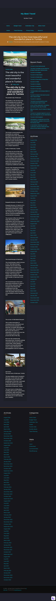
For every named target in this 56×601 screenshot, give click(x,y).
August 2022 (33, 251)
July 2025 (32, 170)
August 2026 (33, 140)
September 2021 (34, 277)
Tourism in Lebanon (35, 99)
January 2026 (33, 156)
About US (40, 30)
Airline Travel (41, 25)
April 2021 (32, 288)
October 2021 (33, 274)
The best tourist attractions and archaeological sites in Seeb (38, 102)
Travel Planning (18, 30)
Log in (31, 444)
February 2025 (34, 182)
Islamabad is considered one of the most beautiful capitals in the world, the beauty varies (39, 121)
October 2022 (34, 246)
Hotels (8, 30)
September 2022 (34, 249)
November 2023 (34, 216)
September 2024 (34, 193)
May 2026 (32, 147)
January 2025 (33, 184)
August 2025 (33, 168)
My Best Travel (28, 14)
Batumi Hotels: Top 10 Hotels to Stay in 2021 (40, 109)
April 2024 (33, 205)
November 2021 (34, 272)
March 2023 (33, 235)
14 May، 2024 (15, 84)
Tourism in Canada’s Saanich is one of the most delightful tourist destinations (40, 113)
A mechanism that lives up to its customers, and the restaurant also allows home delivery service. (39, 126)
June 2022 (33, 256)
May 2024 (32, 202)
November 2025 (34, 161)
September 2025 (34, 165)
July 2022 (32, 253)
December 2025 (34, 158)
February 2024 (34, 209)
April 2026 (33, 149)
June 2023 (33, 228)
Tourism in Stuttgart (35, 72)
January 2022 (33, 267)
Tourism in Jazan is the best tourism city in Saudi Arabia (40, 95)
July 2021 (32, 281)
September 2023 (34, 221)
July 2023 (32, 226)
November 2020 (34, 300)
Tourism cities (9, 69)
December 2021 (34, 270)
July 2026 (32, 142)
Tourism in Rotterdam (36, 77)
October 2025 (34, 163)
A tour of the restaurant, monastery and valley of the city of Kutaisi (39, 106)
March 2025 (33, 179)
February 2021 (34, 293)
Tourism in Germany (35, 88)
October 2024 (34, 191)
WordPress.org (33, 451)
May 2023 (32, 230)
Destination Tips (29, 25)
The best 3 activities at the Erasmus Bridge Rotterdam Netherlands (39, 69)
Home (8, 25)
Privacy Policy (30, 30)
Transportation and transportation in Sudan (40, 91)
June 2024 (33, 200)
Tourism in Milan (34, 81)
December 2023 (34, 214)
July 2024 (32, 198)
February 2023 (34, 237)
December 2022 (34, 242)
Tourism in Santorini (35, 86)
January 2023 (33, 240)
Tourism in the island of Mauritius (39, 79)
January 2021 (33, 295)
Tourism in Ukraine (35, 84)
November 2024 (34, 189)
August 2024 (33, 195)
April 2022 (33, 260)
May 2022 (32, 258)
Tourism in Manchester (36, 74)
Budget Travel (17, 25)
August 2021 (33, 279)
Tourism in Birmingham (36, 117)
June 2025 (33, 172)
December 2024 (34, 186)
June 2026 (33, 144)
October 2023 (34, 219)
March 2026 (33, 151)
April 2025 (33, 177)
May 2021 (32, 286)
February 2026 (34, 154)
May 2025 (32, 175)
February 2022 (34, 265)
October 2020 (34, 302)
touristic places (33, 429)
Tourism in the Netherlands (37, 66)
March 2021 (33, 291)
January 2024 (33, 212)
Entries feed (32, 446)
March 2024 (33, 207)
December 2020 (34, 297)
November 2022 (34, 244)
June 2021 (33, 284)
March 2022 (33, 263)
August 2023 (33, 223)
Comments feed (33, 448)
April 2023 (33, 233)
